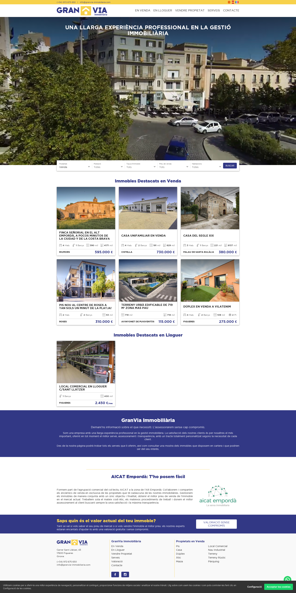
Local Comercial (217, 546)
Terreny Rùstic (217, 557)
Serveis (214, 10)
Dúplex (180, 553)
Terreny (212, 553)
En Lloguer (162, 10)
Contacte (231, 10)
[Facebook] (115, 574)
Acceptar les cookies (278, 586)
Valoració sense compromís (216, 524)
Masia (179, 561)
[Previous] (3, 91)
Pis (178, 546)
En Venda (142, 10)
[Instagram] (125, 574)
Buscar (230, 165)
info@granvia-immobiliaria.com (95, 2)
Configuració (254, 586)
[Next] (292, 91)
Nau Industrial (216, 549)
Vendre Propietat (190, 10)
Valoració (117, 561)
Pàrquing (213, 561)
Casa (179, 549)
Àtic (178, 557)
